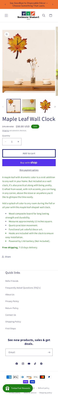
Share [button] (8, 256)
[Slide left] (3, 107)
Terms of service (29, 392)
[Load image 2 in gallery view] (29, 106)
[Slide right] (55, 107)
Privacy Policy (12, 301)
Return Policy (11, 308)
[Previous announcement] (5, 4)
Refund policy (43, 388)
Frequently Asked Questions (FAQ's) (23, 287)
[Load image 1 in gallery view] (14, 106)
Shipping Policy (13, 321)
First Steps (10, 328)
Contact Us (10, 314)
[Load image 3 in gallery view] (44, 106)
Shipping (5, 130)
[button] (6, 15)
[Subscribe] (49, 352)
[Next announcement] (53, 4)
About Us (9, 294)
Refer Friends (11, 281)
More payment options (29, 170)
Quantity (6, 135)
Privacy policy (14, 392)
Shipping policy (45, 392)
